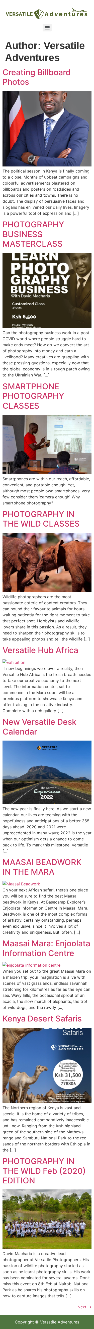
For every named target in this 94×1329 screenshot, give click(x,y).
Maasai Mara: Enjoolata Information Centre (46, 948)
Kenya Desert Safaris (42, 1018)
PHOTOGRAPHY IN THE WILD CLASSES (41, 519)
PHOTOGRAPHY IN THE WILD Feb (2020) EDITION (44, 1170)
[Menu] (47, 27)
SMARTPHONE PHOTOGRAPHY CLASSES (33, 396)
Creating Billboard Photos (37, 77)
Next (84, 1306)
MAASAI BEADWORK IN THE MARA (42, 867)
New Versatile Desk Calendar (39, 726)
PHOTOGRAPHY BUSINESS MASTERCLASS (33, 234)
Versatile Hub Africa (40, 650)
